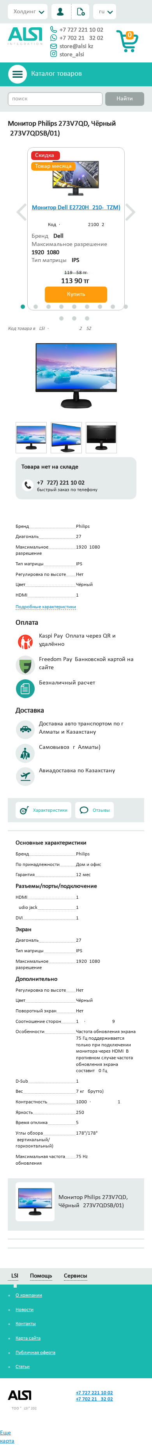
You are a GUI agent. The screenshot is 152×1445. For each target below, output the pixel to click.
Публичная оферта (35, 1352)
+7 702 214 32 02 (81, 38)
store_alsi (72, 55)
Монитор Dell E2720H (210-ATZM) (76, 208)
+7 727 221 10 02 (81, 30)
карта (7, 1441)
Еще (5, 1433)
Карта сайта (28, 1338)
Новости (25, 1309)
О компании (29, 1295)
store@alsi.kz (76, 46)
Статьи (23, 1366)
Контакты (26, 1323)
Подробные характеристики (46, 606)
